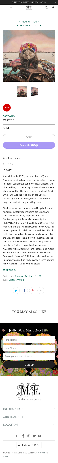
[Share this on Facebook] (24, 290)
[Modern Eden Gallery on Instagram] (29, 436)
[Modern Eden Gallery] (29, 8)
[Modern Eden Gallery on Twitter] (34, 436)
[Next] (52, 56)
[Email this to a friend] (40, 290)
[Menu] (1, 8)
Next (35, 22)
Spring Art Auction (23, 276)
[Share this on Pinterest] (32, 290)
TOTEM (37, 276)
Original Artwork (16, 280)
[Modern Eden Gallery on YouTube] (39, 436)
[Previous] (5, 56)
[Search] (46, 8)
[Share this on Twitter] (16, 290)
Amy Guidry (9, 115)
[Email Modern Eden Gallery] (18, 436)
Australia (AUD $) (27, 445)
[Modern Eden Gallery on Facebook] (23, 436)
